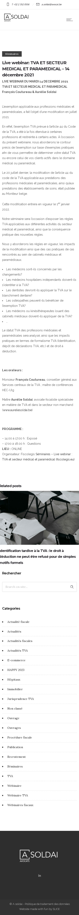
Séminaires (15, 766)
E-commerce (16, 660)
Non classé (15, 708)
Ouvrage (13, 718)
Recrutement (16, 757)
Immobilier (15, 689)
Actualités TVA (17, 650)
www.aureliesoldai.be (17, 410)
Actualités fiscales (19, 641)
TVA (10, 776)
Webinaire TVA (17, 795)
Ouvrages (14, 728)
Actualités (14, 631)
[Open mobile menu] (70, 20)
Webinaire (14, 786)
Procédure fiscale (19, 737)
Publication (15, 747)
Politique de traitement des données (47, 904)
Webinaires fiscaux (20, 805)
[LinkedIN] (39, 875)
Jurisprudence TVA (20, 699)
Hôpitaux (13, 679)
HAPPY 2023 (15, 670)
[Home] (16, 20)
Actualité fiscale (18, 622)
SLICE (56, 909)
